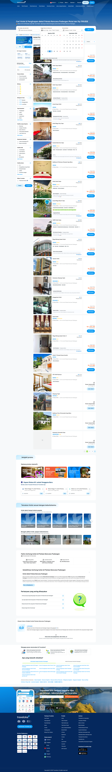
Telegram (48, 754)
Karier (45, 725)
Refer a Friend (81, 723)
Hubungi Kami (47, 720)
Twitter (48, 751)
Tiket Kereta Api (64, 723)
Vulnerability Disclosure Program (85, 741)
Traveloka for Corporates (83, 718)
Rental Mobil (64, 730)
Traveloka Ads (81, 739)
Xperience (63, 734)
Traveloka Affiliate (82, 720)
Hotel (62, 718)
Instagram (48, 742)
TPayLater (63, 746)
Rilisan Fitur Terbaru (48, 732)
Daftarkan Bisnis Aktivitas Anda (85, 734)
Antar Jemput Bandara (66, 727)
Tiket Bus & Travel (65, 725)
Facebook (48, 739)
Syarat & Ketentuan (82, 730)
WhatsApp (48, 756)
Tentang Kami (47, 730)
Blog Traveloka (81, 725)
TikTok (47, 745)
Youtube (48, 748)
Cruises (63, 737)
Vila (62, 739)
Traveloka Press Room (83, 737)
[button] (85, 2)
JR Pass (63, 732)
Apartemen (63, 741)
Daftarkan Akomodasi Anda (84, 732)
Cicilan (45, 727)
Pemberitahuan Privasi (83, 727)
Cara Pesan (46, 718)
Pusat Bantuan (47, 723)
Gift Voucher (64, 748)
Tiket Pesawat (64, 720)
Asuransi (63, 744)
